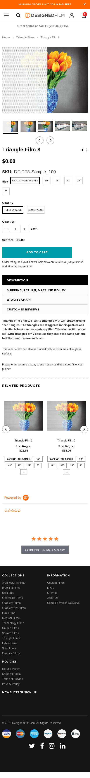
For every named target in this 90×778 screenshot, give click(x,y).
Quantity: (8, 221)
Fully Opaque (13, 210)
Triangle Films (25, 37)
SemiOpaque (35, 210)
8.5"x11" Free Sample (25, 180)
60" (46, 180)
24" (79, 180)
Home (6, 37)
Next (87, 150)
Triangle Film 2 (66, 440)
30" (68, 180)
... (24, 472)
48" (57, 180)
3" (6, 191)
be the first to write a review (45, 549)
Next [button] (50, 140)
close (85, 4)
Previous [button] (39, 140)
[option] (45, 80)
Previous (82, 150)
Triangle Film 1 (24, 440)
